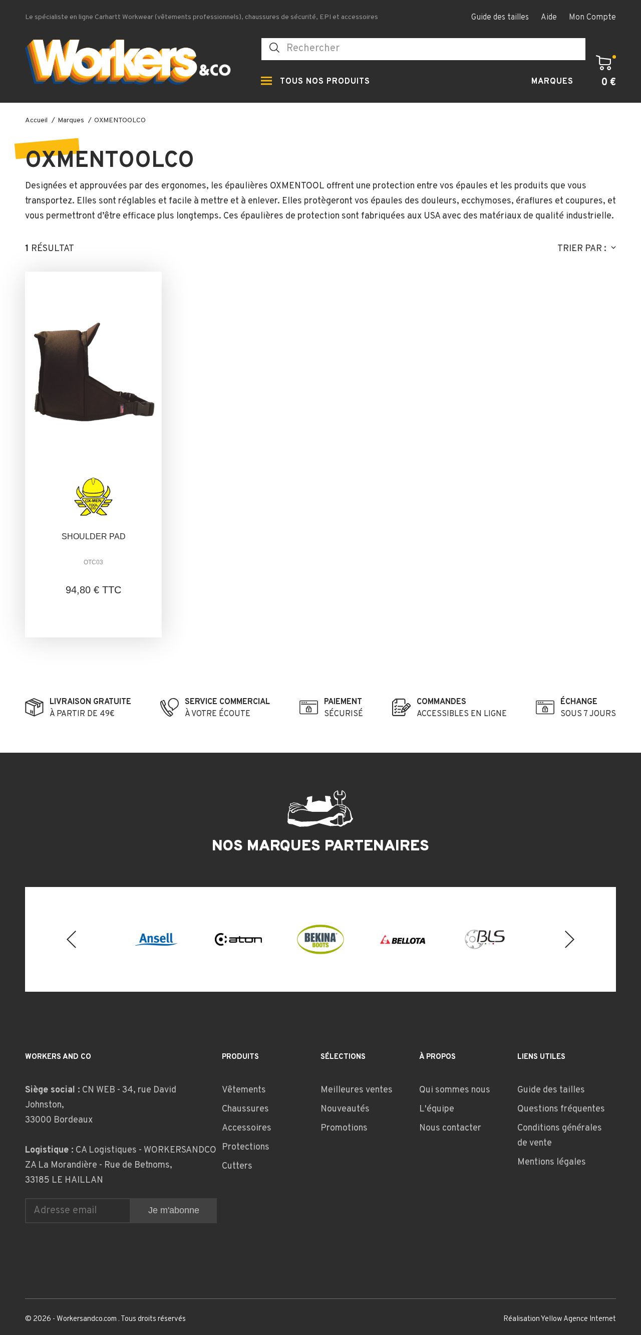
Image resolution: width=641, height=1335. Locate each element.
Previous (71, 939)
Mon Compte (592, 18)
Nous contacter (450, 1128)
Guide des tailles (500, 18)
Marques (552, 82)
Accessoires (246, 1128)
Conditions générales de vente (559, 1136)
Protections (245, 1147)
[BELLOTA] (402, 939)
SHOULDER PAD (94, 536)
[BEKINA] (320, 939)
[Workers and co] (135, 65)
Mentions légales (551, 1162)
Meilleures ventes (356, 1090)
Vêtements (244, 1090)
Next (569, 939)
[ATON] (238, 939)
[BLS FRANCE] (484, 940)
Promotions (344, 1128)
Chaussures (245, 1109)
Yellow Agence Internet (578, 1319)
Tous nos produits (325, 82)
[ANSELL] (156, 939)
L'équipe (436, 1109)
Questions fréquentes (561, 1109)
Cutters (237, 1166)
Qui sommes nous (454, 1090)
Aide (549, 18)
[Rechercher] (274, 48)
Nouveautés (345, 1109)
